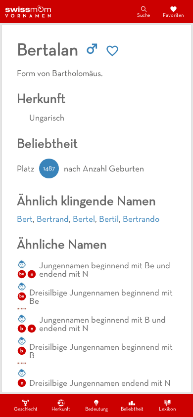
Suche (143, 15)
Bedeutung (96, 409)
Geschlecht (26, 409)
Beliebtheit (132, 409)
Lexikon (167, 409)
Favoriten (173, 15)
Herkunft (60, 409)
